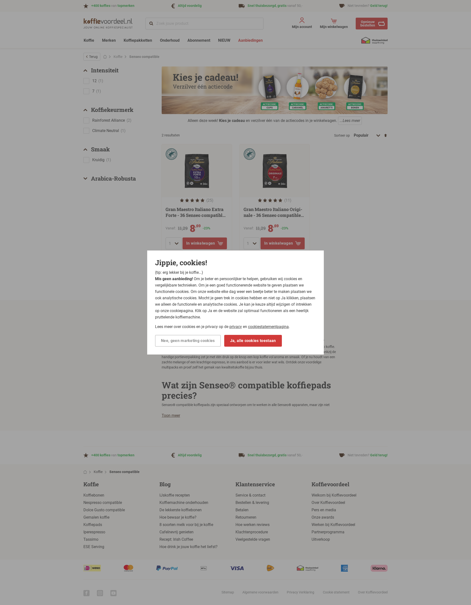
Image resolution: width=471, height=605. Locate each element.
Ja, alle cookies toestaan (253, 340)
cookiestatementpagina (268, 326)
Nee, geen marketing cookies (188, 340)
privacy (235, 326)
